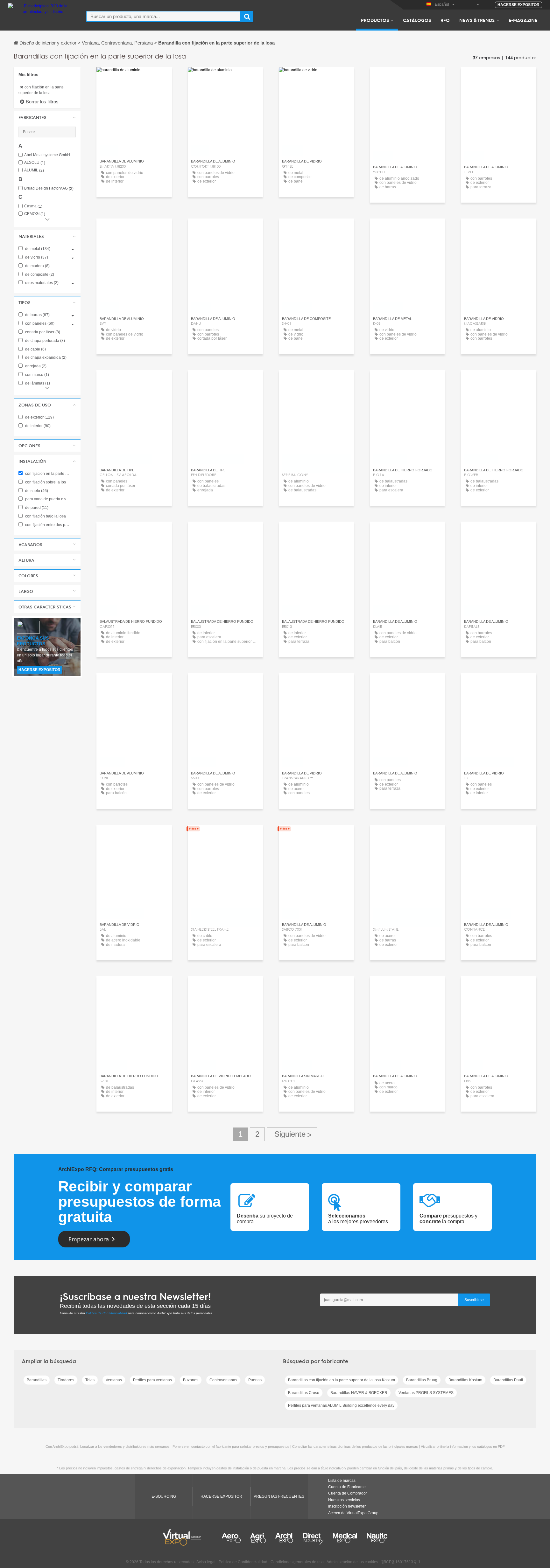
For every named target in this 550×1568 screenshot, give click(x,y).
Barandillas (36, 1380)
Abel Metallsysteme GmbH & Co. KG (50, 155)
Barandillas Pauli (508, 1380)
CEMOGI (34, 214)
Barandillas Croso (303, 1393)
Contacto (316, 78)
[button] (47, 117)
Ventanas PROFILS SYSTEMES (426, 1393)
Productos (375, 20)
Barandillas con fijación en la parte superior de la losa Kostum (341, 1380)
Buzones (190, 1380)
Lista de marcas (342, 1480)
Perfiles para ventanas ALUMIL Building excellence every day (341, 1405)
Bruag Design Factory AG (49, 188)
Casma (33, 206)
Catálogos (417, 20)
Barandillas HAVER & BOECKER (358, 1393)
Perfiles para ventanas (152, 1380)
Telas (90, 1380)
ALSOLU (34, 162)
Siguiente (292, 1134)
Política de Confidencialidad (106, 1313)
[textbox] (163, 16)
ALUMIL (34, 170)
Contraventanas (223, 1380)
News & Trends (477, 20)
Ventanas (114, 1380)
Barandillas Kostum (465, 1380)
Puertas (255, 1380)
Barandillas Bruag (421, 1380)
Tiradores (66, 1380)
